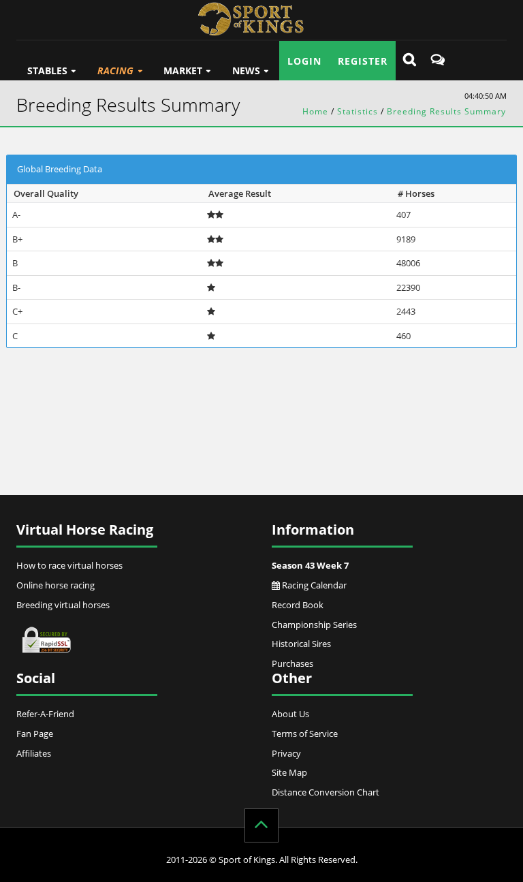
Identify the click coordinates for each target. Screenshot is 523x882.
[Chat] (438, 60)
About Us (290, 714)
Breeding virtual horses (63, 605)
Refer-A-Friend (45, 714)
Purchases (292, 663)
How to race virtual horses (69, 565)
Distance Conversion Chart (325, 792)
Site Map (289, 772)
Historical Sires (301, 643)
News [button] (246, 70)
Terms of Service (305, 733)
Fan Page (34, 733)
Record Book (297, 605)
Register (362, 60)
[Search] (410, 60)
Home (315, 111)
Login (304, 60)
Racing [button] (115, 70)
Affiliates (33, 753)
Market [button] (182, 70)
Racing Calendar (313, 585)
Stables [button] (47, 70)
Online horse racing (55, 585)
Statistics (357, 111)
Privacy (286, 753)
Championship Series (314, 624)
